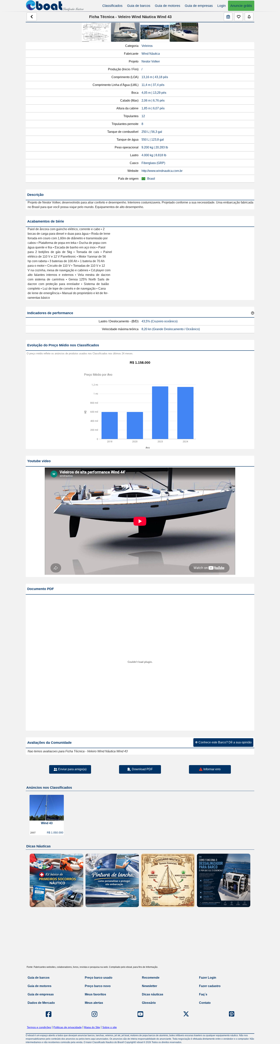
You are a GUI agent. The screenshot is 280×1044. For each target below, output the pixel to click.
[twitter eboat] (186, 1014)
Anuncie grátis (241, 6)
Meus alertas (94, 1002)
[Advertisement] (140, 937)
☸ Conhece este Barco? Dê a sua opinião (223, 742)
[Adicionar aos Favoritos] (238, 16)
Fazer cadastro (210, 986)
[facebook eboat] (48, 1014)
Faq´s (203, 994)
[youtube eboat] (140, 1014)
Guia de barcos (138, 6)
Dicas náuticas (152, 994)
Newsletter (149, 986)
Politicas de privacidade (67, 1027)
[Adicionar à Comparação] (228, 16)
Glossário (149, 1002)
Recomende (150, 977)
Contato (205, 1002)
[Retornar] (32, 16)
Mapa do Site (92, 1027)
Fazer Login (207, 977)
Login (221, 6)
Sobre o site (109, 1027)
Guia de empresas (199, 6)
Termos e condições (39, 1027)
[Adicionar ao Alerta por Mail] (249, 16)
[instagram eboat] (94, 1014)
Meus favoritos (95, 994)
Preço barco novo (98, 986)
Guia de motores (167, 6)
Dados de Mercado (41, 1002)
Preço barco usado (98, 977)
